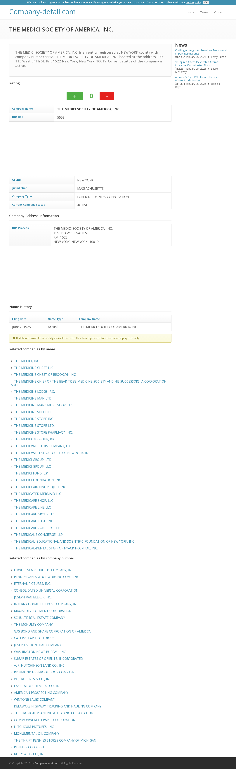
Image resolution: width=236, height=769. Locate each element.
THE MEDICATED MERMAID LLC (37, 493)
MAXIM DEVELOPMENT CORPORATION (43, 611)
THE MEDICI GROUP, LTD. (33, 459)
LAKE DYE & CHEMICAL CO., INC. (38, 686)
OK (206, 2)
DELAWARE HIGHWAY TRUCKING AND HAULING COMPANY (57, 706)
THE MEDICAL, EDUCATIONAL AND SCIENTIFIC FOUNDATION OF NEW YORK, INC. (74, 541)
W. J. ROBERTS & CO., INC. (33, 679)
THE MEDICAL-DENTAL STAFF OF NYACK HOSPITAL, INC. (56, 548)
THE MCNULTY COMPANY (33, 624)
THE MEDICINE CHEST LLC (33, 367)
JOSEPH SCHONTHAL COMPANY (37, 645)
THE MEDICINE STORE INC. (34, 418)
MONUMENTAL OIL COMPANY (36, 733)
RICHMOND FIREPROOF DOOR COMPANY (44, 672)
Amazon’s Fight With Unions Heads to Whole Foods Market (197, 78)
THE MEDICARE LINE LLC (32, 507)
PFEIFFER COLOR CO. (29, 747)
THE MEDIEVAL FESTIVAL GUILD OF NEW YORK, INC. (52, 453)
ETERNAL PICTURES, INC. (32, 583)
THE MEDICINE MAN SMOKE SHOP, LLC (43, 405)
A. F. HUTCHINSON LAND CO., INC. (39, 665)
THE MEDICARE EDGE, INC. (34, 521)
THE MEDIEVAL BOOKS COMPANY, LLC (42, 446)
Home (190, 12)
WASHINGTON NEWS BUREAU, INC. (40, 651)
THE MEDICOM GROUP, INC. (35, 439)
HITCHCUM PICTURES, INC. (34, 726)
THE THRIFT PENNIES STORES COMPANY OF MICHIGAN (55, 740)
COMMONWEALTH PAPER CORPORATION (44, 720)
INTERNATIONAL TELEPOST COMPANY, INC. (46, 604)
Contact (219, 12)
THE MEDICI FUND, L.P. (31, 473)
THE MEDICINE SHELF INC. (33, 412)
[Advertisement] (119, 150)
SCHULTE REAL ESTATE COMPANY (39, 617)
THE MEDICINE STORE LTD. (34, 425)
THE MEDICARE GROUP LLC (34, 514)
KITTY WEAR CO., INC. (30, 754)
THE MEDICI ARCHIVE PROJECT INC (40, 487)
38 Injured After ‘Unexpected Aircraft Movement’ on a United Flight (196, 63)
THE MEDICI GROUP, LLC (32, 466)
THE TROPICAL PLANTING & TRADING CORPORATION (53, 713)
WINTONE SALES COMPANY (34, 699)
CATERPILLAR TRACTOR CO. (34, 638)
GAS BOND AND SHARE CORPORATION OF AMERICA (52, 631)
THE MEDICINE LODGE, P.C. (34, 391)
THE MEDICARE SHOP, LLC (33, 500)
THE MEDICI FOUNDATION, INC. (38, 480)
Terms (204, 12)
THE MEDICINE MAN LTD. (33, 398)
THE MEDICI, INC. (27, 361)
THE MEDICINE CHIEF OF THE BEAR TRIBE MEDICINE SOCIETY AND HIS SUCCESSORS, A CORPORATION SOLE (88, 383)
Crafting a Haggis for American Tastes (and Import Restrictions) (201, 51)
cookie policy (193, 2)
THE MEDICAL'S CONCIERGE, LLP (38, 534)
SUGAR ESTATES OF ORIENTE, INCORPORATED (48, 658)
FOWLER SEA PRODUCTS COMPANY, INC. (44, 570)
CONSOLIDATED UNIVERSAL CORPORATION (46, 590)
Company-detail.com (42, 11)
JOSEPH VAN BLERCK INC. (33, 597)
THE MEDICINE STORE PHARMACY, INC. (43, 432)
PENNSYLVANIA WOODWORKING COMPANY (46, 576)
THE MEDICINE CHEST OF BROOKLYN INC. (45, 374)
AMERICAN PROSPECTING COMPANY (41, 692)
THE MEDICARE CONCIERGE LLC (38, 527)
